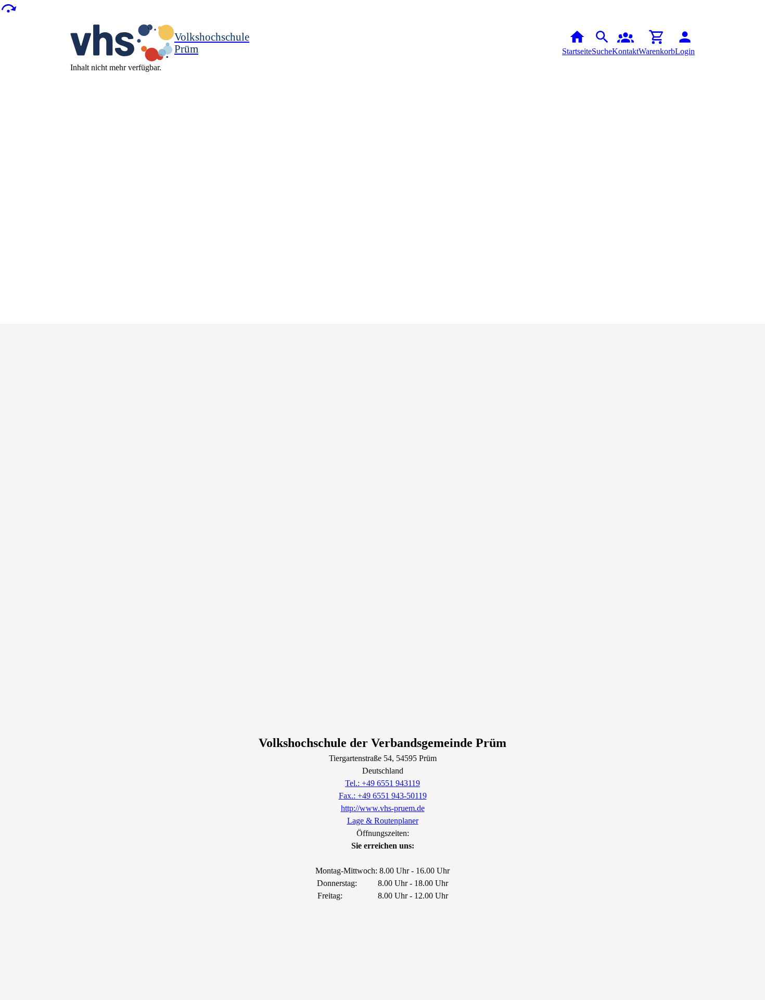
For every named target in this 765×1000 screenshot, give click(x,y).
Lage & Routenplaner (382, 820)
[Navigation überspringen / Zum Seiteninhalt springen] (8, 7)
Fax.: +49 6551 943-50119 (383, 795)
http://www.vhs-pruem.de (383, 808)
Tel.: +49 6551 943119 (382, 783)
